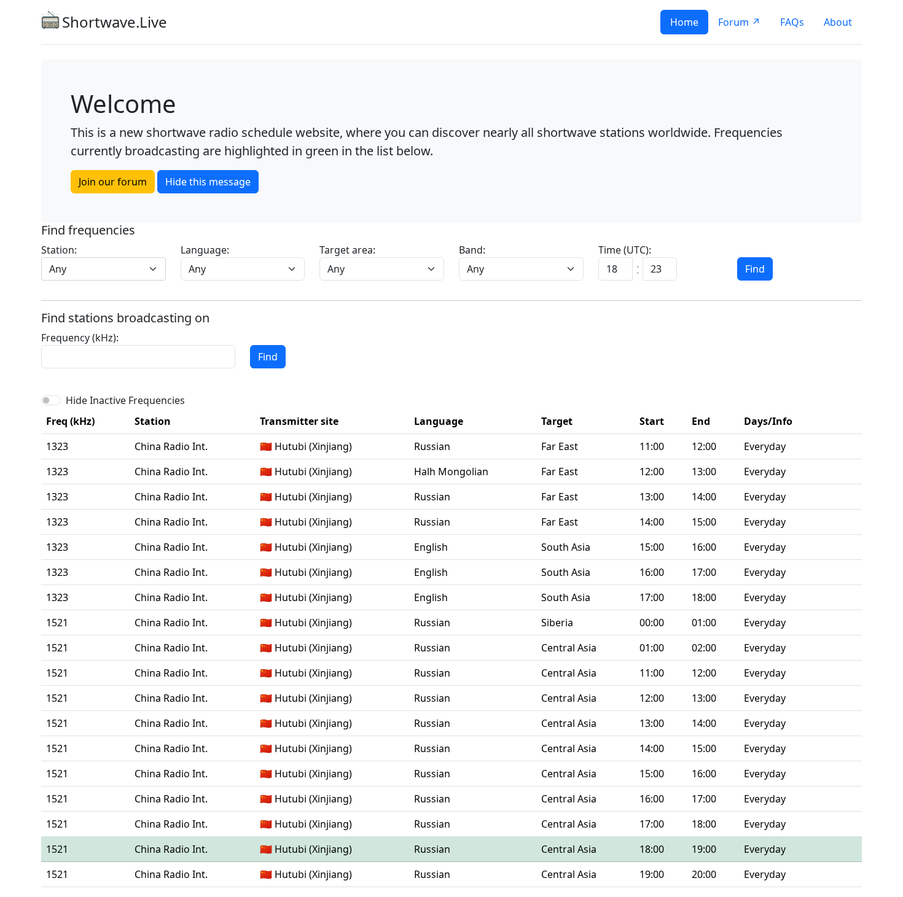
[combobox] (103, 269)
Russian (432, 446)
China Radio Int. (171, 446)
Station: (59, 250)
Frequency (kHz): (80, 337)
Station (153, 421)
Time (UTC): (624, 250)
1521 (57, 622)
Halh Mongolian (451, 471)
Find (755, 269)
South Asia (565, 547)
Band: (472, 250)
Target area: (347, 250)
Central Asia (568, 647)
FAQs (792, 22)
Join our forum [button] (113, 181)
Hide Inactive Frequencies (125, 400)
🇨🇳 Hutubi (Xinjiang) (306, 446)
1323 (57, 446)
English (431, 547)
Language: (205, 250)
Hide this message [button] (208, 181)
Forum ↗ (739, 22)
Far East (559, 446)
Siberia (557, 622)
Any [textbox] (57, 269)
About (838, 22)
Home (684, 22)
